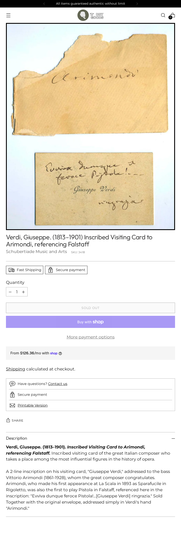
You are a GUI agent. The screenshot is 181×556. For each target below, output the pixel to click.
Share (17, 420)
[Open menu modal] (8, 15)
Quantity (15, 282)
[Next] (137, 3)
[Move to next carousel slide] (171, 541)
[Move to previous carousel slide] (161, 541)
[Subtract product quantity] (10, 291)
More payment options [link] (91, 337)
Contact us (57, 383)
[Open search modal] (163, 15)
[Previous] (44, 3)
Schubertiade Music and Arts (36, 251)
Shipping (15, 369)
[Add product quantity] (23, 291)
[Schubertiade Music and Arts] (90, 15)
